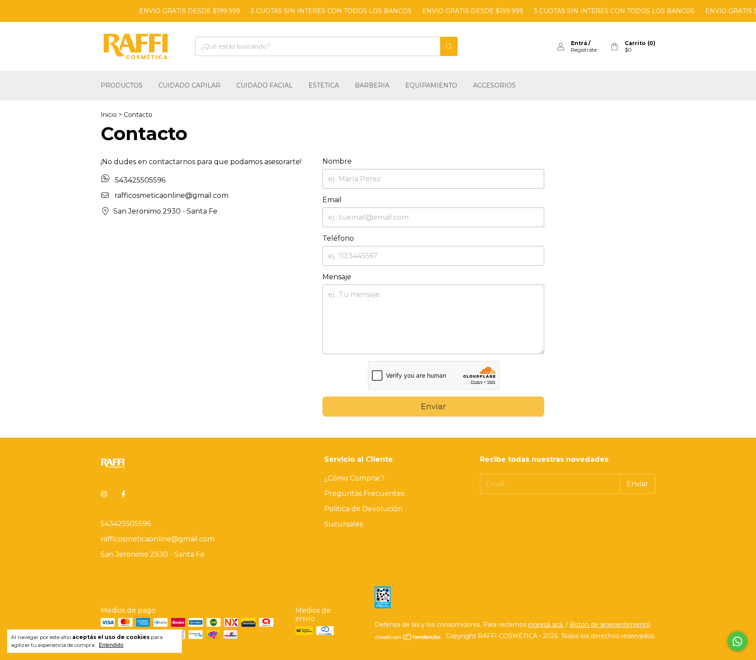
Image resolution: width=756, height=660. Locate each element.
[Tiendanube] (408, 638)
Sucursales (343, 524)
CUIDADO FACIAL (264, 85)
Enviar (433, 406)
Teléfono (338, 238)
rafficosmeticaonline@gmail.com (171, 195)
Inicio (109, 115)
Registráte (584, 49)
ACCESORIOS (494, 85)
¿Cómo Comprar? (354, 478)
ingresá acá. (546, 624)
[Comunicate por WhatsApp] (737, 641)
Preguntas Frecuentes (364, 493)
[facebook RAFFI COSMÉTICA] (123, 494)
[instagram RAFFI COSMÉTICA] (104, 494)
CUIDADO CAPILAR (189, 85)
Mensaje (336, 277)
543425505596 (139, 180)
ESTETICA (323, 85)
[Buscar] (449, 46)
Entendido (111, 645)
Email (332, 200)
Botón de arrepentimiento (610, 624)
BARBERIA (372, 85)
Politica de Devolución (363, 509)
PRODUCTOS (122, 85)
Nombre (337, 161)
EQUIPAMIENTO (431, 85)
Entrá (579, 43)
